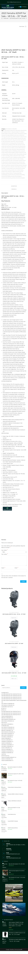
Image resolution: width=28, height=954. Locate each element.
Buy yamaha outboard (16, 133)
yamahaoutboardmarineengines (18, 177)
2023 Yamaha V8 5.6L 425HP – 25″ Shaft (14, 643)
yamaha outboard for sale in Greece (16, 158)
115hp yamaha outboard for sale (10, 130)
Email (16, 568)
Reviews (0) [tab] (14, 189)
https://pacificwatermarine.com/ (13, 858)
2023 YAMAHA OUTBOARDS (11, 128)
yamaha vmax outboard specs (17, 170)
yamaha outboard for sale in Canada (16, 155)
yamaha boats (22, 149)
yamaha (10, 144)
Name (3, 568)
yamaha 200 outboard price (19, 146)
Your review (4, 554)
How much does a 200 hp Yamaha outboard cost (13, 138)
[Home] (1, 18)
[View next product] (26, 26)
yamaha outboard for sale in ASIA (11, 154)
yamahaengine (4, 174)
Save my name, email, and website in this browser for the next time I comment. (13, 576)
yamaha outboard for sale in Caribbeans (9, 157)
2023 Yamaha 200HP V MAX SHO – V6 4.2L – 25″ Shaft (14, 672)
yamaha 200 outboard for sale (7, 146)
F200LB (10, 135)
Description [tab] (14, 186)
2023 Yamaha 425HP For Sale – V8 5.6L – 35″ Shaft (14, 614)
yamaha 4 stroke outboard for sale (11, 149)
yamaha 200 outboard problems (7, 147)
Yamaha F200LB (4, 151)
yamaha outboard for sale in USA (8, 160)
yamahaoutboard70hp (20, 174)
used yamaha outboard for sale (11, 141)
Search (2, 685)
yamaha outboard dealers (9, 152)
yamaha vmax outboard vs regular (8, 171)
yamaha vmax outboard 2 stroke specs (12, 166)
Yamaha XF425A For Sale (11, 173)
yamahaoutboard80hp (6, 176)
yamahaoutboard (11, 174)
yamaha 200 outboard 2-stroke (18, 144)
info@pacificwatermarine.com (13, 854)
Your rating (4, 550)
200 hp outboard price (21, 130)
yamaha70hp (18, 173)
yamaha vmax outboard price (15, 168)
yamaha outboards (12, 163)
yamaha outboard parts (9, 162)
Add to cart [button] (14, 678)
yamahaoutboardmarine (6, 177)
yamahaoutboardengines (16, 176)
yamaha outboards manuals (12, 165)
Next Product (21, 26)
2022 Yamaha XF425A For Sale (7, 132)
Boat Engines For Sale (18, 132)
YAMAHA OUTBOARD (12, 151)
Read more (14, 617)
